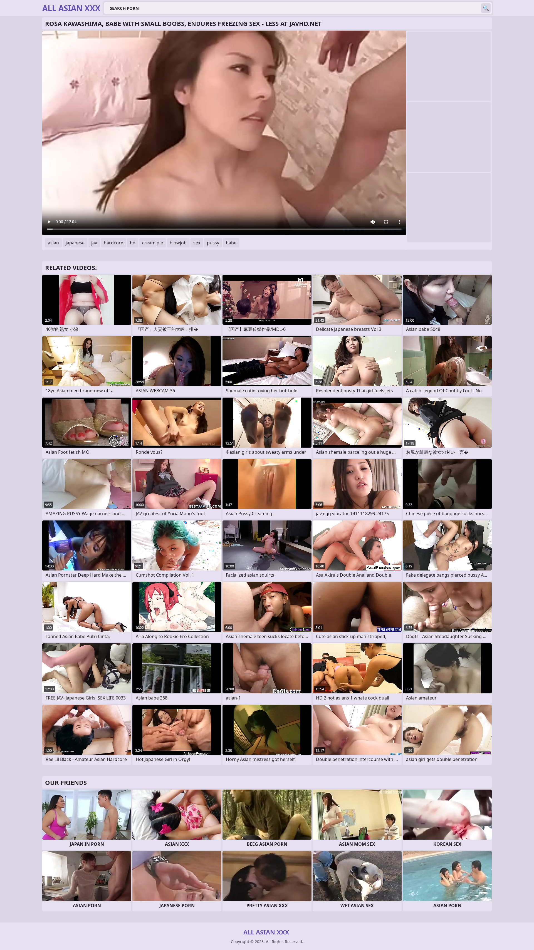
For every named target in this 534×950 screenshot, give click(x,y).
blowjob (178, 243)
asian (53, 243)
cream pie (152, 243)
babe (231, 243)
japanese (75, 243)
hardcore (113, 243)
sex (196, 243)
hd (132, 243)
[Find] (486, 8)
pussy (213, 243)
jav (94, 243)
